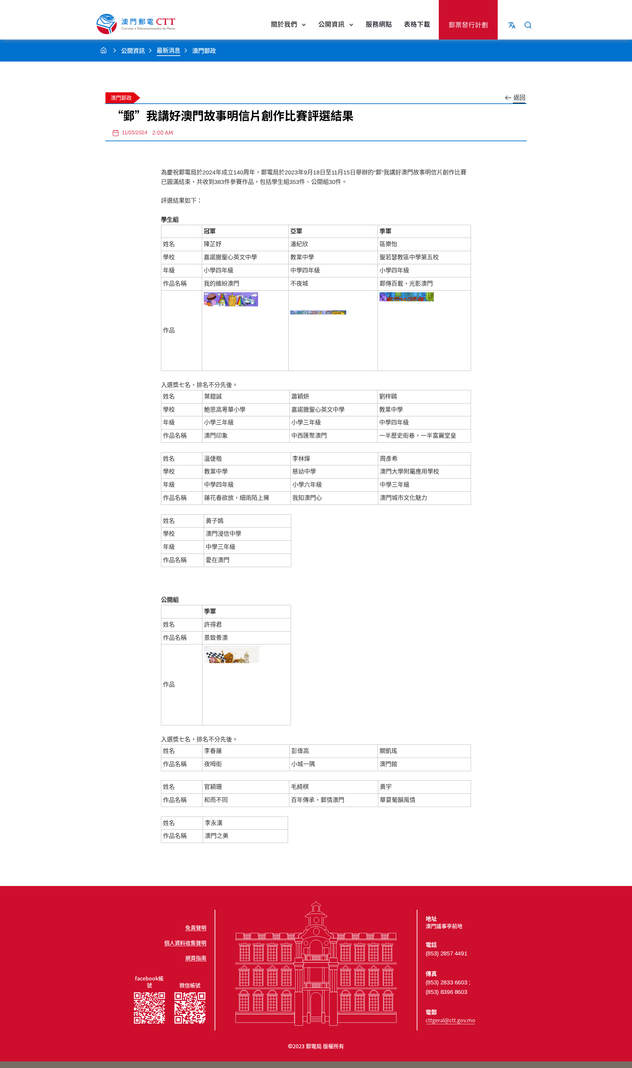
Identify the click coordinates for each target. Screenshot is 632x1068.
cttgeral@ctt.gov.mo (450, 1020)
